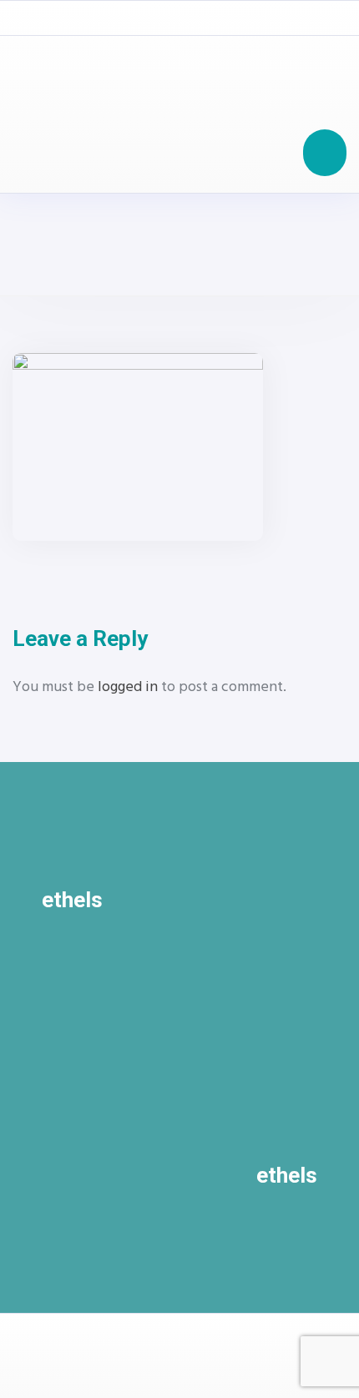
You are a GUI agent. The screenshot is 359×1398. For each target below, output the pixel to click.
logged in (128, 687)
